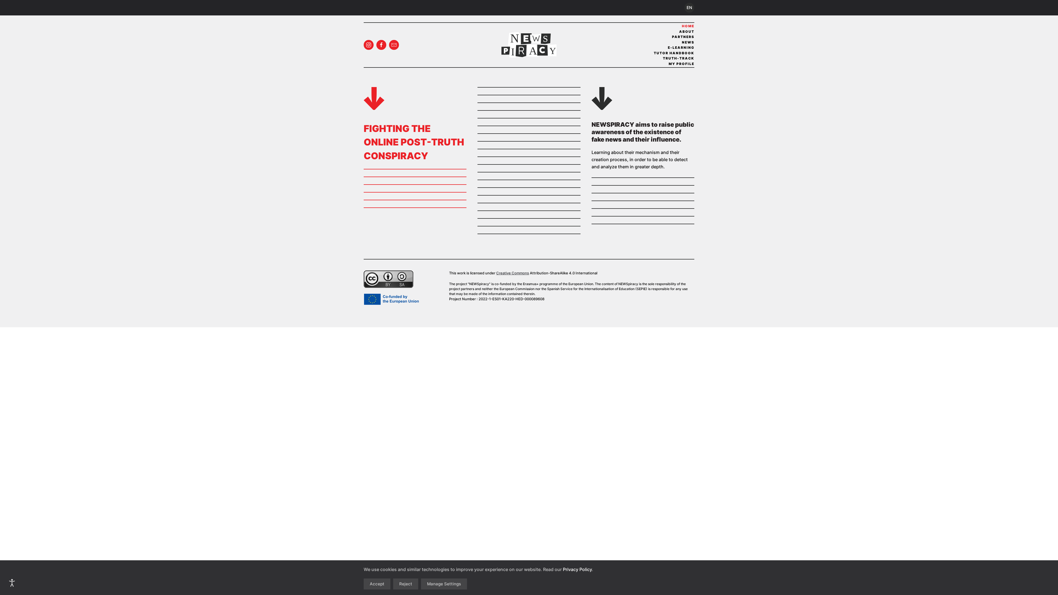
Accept (377, 583)
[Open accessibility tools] (12, 582)
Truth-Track (678, 58)
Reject (405, 583)
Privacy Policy (577, 569)
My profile (681, 64)
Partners (683, 37)
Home (688, 26)
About (686, 31)
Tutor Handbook (674, 53)
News (688, 42)
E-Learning (681, 47)
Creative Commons (512, 273)
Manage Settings (444, 583)
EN (689, 7)
